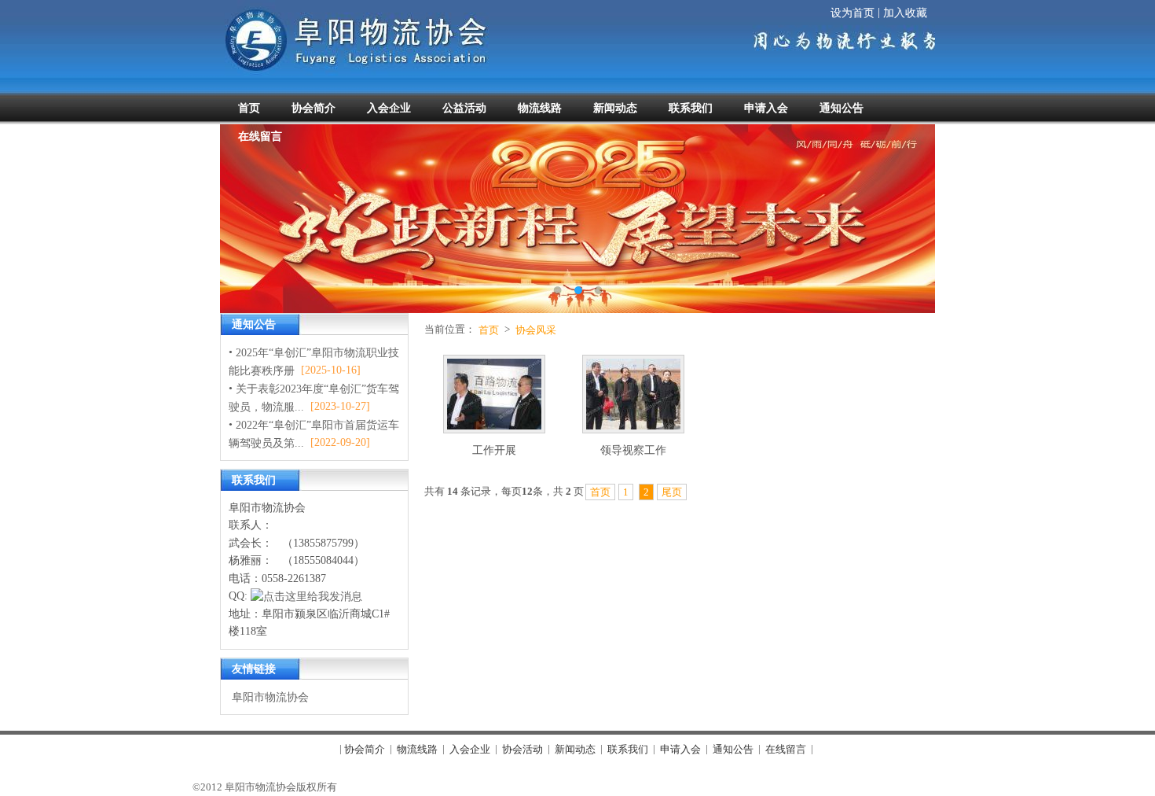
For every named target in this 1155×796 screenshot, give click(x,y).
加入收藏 (905, 13)
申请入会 (680, 749)
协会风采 (535, 330)
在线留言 (785, 749)
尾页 (672, 492)
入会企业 (469, 749)
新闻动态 (575, 749)
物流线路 (417, 749)
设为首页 (852, 13)
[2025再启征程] (577, 218)
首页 (488, 330)
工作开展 (494, 450)
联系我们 (627, 749)
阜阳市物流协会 (270, 696)
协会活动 (522, 749)
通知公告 (733, 749)
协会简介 (364, 749)
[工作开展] (494, 397)
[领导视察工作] (633, 397)
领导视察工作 (633, 450)
